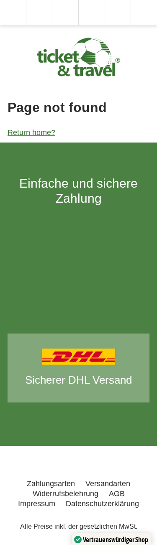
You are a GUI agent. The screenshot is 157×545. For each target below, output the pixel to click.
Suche (38, 12)
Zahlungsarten (51, 483)
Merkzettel (65, 12)
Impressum (36, 503)
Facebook (128, 466)
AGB (117, 493)
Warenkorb (91, 12)
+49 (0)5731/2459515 (13, 12)
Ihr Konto (117, 12)
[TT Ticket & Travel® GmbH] (79, 57)
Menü (144, 12)
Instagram (103, 466)
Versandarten (107, 483)
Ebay (67, 466)
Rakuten (32, 466)
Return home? (31, 132)
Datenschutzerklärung (102, 503)
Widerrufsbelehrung (65, 493)
